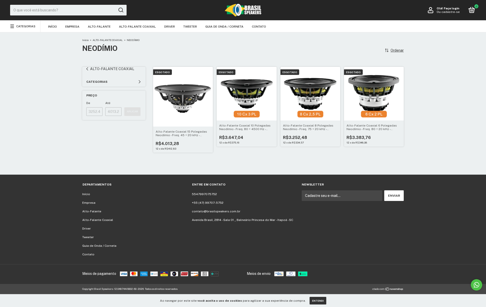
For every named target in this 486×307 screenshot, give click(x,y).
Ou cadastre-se (448, 12)
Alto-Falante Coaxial (137, 26)
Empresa (72, 26)
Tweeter (190, 26)
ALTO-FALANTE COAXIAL (108, 40)
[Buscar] (120, 10)
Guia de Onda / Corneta (224, 26)
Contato (259, 26)
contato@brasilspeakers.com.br (216, 211)
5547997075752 (204, 194)
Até (107, 103)
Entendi (318, 300)
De (88, 103)
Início (52, 26)
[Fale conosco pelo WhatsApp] (476, 285)
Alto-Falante (99, 26)
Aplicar (132, 111)
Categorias (25, 26)
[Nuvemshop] (388, 290)
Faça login (451, 8)
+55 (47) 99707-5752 (208, 202)
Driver (169, 26)
